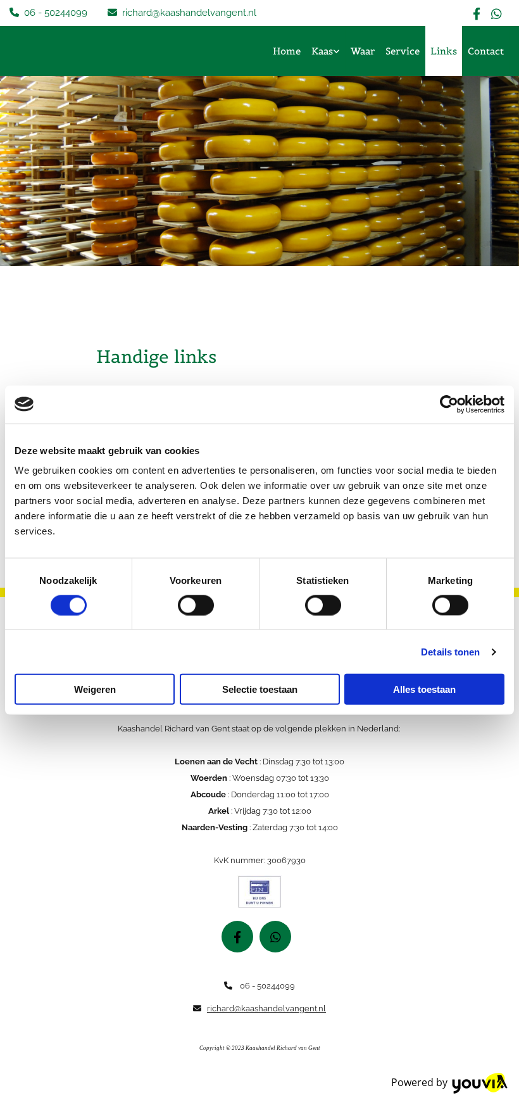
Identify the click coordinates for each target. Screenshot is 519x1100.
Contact (486, 51)
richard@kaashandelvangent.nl (189, 12)
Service (402, 51)
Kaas (322, 51)
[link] (326, 51)
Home (287, 51)
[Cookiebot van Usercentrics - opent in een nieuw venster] (449, 404)
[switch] (196, 605)
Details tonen (450, 651)
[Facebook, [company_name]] (477, 13)
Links (443, 51)
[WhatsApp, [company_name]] (496, 13)
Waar (363, 51)
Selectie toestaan (259, 689)
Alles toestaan (424, 689)
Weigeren (95, 689)
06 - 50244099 (55, 12)
